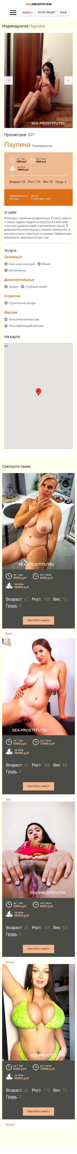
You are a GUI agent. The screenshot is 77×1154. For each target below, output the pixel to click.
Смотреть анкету (38, 620)
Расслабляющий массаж (26, 325)
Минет (46, 264)
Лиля (8, 633)
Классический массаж (24, 319)
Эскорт (13, 286)
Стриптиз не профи (22, 303)
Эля (8, 799)
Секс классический (22, 264)
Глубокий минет (36, 286)
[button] (38, 392)
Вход (63, 12)
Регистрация (46, 12)
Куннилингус (17, 270)
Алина (9, 965)
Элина (9, 1130)
